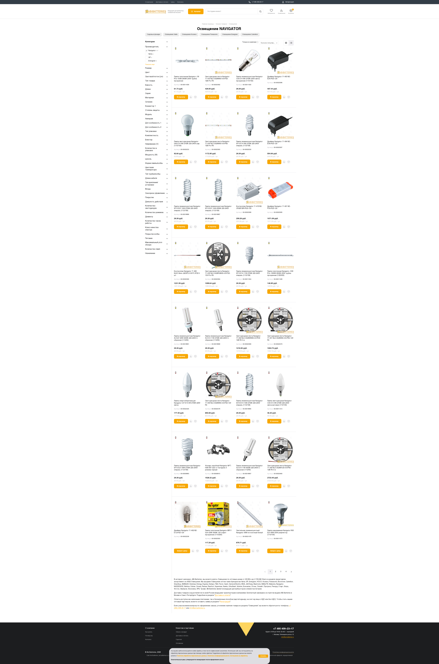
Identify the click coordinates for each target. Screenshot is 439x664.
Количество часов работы (153, 222)
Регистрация (225, 602)
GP (150, 57)
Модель (148, 114)
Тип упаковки (151, 131)
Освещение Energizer (230, 34)
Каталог (197, 11)
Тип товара (150, 81)
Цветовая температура (151, 169)
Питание (149, 238)
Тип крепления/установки (151, 184)
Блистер (148, 140)
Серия (147, 93)
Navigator (153, 51)
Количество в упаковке (151, 149)
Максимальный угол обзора (153, 244)
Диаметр (149, 217)
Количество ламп (152, 249)
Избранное (271, 13)
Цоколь (148, 159)
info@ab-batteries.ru (197, 608)
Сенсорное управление (155, 193)
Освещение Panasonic (209, 34)
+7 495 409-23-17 (257, 2)
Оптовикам (179, 643)
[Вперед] (291, 571)
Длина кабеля (151, 178)
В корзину (181, 97)
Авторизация (289, 2)
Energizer (152, 61)
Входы (148, 189)
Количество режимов (154, 212)
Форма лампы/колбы (154, 163)
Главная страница (208, 24)
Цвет (147, 72)
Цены (173, 2)
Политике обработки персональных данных (192, 656)
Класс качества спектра (151, 229)
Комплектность (151, 136)
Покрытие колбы (152, 234)
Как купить (148, 632)
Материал (149, 98)
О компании (149, 2)
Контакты (180, 2)
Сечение (148, 102)
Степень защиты (152, 110)
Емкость (148, 85)
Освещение (233, 24)
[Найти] (260, 11)
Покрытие (149, 197)
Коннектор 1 (150, 106)
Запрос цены (182, 551)
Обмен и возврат (181, 632)
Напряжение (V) (151, 144)
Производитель (152, 47)
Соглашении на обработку (239, 656)
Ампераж (149, 119)
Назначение (150, 253)
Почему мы (149, 636)
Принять (263, 656)
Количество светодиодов (151, 207)
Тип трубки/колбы (152, 174)
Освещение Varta (171, 34)
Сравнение (281, 13)
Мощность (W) (151, 155)
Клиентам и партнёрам (185, 628)
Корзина (291, 11)
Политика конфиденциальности (283, 652)
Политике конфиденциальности (218, 656)
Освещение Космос (189, 34)
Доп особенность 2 (153, 127)
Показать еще (149, 64)
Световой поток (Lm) (154, 76)
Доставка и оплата (162, 2)
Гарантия (179, 639)
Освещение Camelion (250, 34)
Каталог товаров (221, 24)
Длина (148, 89)
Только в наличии (249, 42)
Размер (148, 68)
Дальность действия (154, 202)
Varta (150, 54)
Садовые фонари (153, 34)
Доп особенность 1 (153, 123)
